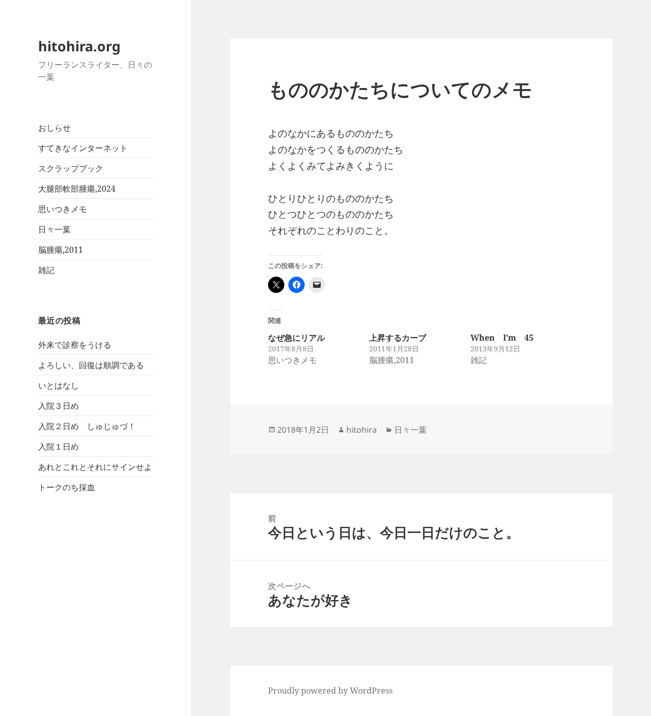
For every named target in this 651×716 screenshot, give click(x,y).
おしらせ (54, 127)
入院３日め (58, 405)
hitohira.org (79, 46)
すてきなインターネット (83, 148)
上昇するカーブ (397, 337)
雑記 (46, 270)
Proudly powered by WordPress (330, 690)
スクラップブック (70, 168)
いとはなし (58, 385)
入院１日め (58, 446)
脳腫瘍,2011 (60, 249)
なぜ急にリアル (296, 337)
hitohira (361, 429)
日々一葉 (54, 229)
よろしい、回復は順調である (91, 365)
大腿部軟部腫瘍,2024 (76, 188)
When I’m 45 (502, 337)
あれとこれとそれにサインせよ (95, 466)
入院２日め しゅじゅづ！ (87, 426)
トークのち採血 (66, 487)
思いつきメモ (62, 209)
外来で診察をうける (74, 344)
